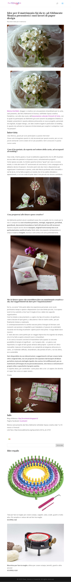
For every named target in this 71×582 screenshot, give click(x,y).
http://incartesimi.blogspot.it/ (28, 418)
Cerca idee (60, 445)
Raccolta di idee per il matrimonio (16, 21)
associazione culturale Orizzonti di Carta (46, 116)
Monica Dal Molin (13, 111)
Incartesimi (23, 421)
